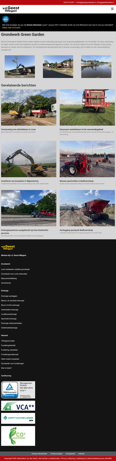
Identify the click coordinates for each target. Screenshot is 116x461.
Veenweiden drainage (9, 310)
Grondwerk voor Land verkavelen (14, 274)
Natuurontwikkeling (9, 278)
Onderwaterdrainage (9, 328)
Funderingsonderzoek (9, 354)
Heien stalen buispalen (10, 359)
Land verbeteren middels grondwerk (15, 269)
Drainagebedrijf (70, 454)
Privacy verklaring (68, 458)
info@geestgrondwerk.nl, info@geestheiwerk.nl (95, 2)
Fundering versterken (9, 350)
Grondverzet (6, 283)
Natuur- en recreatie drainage (12, 301)
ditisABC (108, 458)
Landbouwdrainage (9, 314)
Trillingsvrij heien (8, 341)
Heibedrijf (81, 454)
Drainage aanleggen (9, 296)
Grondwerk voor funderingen (12, 363)
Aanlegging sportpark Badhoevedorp (76, 230)
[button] (3, 67)
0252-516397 (69, 2)
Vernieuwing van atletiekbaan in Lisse (18, 129)
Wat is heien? (6, 368)
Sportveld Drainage (8, 319)
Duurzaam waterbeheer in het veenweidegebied (81, 129)
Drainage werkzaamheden (11, 323)
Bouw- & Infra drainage (10, 305)
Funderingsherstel (8, 345)
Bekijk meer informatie (11, 28)
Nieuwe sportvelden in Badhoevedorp (77, 181)
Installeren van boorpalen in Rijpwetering (19, 181)
